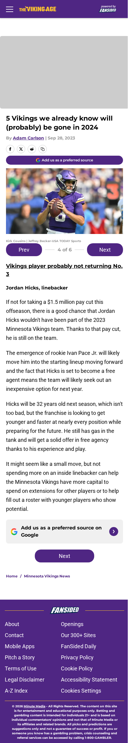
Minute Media (34, 706)
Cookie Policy (77, 668)
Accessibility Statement (89, 679)
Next (105, 250)
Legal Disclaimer (24, 679)
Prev (24, 250)
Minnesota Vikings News (47, 576)
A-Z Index (16, 691)
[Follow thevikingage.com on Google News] (113, 531)
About (12, 624)
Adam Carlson (28, 138)
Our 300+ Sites (78, 635)
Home (12, 576)
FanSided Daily (78, 646)
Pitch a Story (20, 657)
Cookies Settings (81, 691)
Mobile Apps (19, 646)
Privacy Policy (77, 657)
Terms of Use (21, 668)
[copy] (42, 149)
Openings (72, 624)
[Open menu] (9, 9)
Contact (14, 635)
